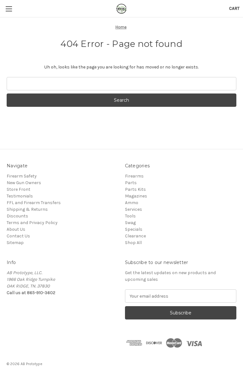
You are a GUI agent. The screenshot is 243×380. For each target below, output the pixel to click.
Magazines (136, 196)
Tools (130, 216)
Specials (133, 229)
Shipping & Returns (27, 209)
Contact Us (18, 236)
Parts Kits (135, 189)
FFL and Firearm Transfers (34, 202)
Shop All (133, 242)
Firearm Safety (22, 176)
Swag (130, 222)
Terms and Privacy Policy (32, 222)
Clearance (135, 236)
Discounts (17, 216)
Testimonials (20, 196)
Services (133, 209)
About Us (16, 229)
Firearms (134, 176)
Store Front (18, 189)
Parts (131, 182)
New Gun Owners (24, 182)
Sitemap (15, 242)
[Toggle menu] (8, 8)
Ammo (131, 202)
